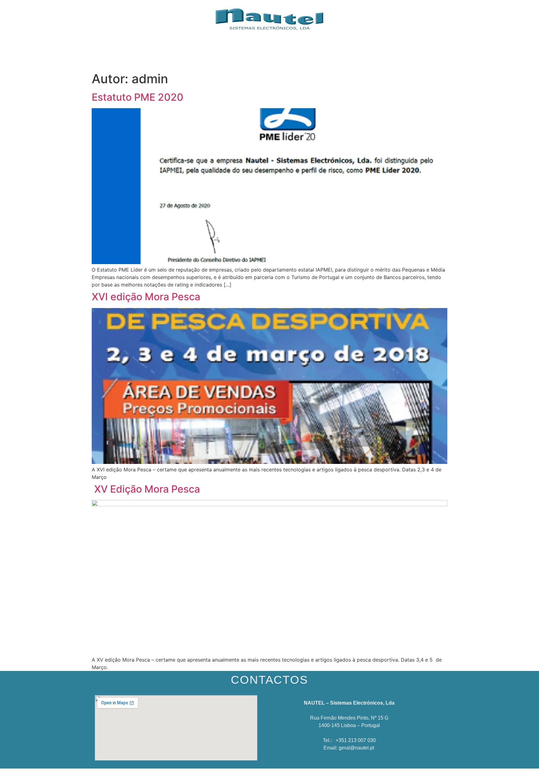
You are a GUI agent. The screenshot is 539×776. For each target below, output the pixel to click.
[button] (349, 55)
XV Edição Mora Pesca (146, 489)
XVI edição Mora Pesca (146, 297)
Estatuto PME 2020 (137, 97)
